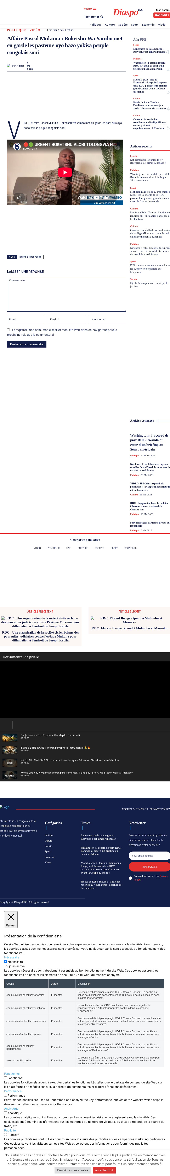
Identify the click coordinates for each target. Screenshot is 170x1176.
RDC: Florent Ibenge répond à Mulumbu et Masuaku (130, 628)
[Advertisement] (28, 96)
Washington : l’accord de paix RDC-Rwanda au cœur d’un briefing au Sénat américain (149, 65)
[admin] (9, 66)
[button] (94, 17)
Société (136, 45)
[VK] (113, 66)
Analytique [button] (11, 1108)
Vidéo (34, 30)
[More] (123, 66)
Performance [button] (13, 1091)
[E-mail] (104, 66)
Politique (16, 30)
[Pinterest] (75, 66)
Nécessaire (15, 961)
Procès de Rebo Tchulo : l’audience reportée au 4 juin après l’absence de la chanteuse (149, 105)
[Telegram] (94, 66)
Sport (135, 76)
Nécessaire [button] (11, 957)
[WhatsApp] (56, 66)
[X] (46, 66)
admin (20, 65)
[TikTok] (150, 902)
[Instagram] (143, 902)
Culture (136, 99)
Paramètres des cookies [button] (72, 1170)
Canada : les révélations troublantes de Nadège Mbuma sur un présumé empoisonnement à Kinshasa (149, 124)
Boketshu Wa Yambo (30, 257)
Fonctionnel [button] (11, 1073)
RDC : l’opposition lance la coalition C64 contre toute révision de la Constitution (149, 506)
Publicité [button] (10, 1130)
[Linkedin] (84, 66)
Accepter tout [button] (104, 1170)
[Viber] (65, 66)
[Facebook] (37, 66)
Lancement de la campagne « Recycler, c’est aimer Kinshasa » (150, 50)
